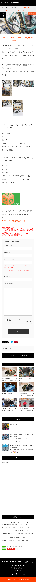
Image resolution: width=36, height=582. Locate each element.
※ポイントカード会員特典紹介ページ (13, 221)
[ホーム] (2, 7)
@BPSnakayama (6, 462)
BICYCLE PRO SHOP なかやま (13, 2)
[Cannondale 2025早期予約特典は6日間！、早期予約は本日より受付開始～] (10, 355)
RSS (23, 574)
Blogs (7, 8)
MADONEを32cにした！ (8, 537)
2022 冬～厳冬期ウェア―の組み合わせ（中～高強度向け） (26, 409)
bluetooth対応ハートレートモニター (11, 540)
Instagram (19, 574)
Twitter (12, 574)
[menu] (33, 3)
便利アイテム (32, 13)
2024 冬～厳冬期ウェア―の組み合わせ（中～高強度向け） (26, 394)
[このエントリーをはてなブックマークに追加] (12, 342)
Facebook (16, 574)
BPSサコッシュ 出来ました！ (25, 379)
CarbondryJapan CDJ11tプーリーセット (12, 533)
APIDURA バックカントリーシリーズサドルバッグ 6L (9, 409)
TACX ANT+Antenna (7, 393)
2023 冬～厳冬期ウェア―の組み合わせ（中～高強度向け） (9, 379)
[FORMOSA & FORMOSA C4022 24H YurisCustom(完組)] (26, 355)
